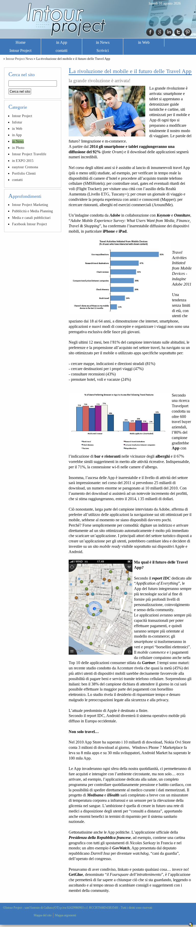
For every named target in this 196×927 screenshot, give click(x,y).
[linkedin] (169, 32)
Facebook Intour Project (29, 224)
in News (102, 42)
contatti (61, 50)
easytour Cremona (25, 167)
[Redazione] (190, 924)
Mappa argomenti (65, 915)
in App (61, 42)
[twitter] (178, 32)
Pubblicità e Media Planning (32, 211)
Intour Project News (19, 59)
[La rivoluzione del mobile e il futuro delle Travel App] (107, 111)
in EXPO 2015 (22, 161)
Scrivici (102, 50)
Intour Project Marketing (30, 205)
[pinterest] (188, 32)
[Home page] (98, 19)
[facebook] (150, 32)
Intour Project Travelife (29, 154)
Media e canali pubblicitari (31, 218)
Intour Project (20, 50)
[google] (160, 32)
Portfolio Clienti (24, 173)
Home (21, 42)
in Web (144, 42)
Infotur (17, 122)
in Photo (18, 148)
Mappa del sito (43, 915)
